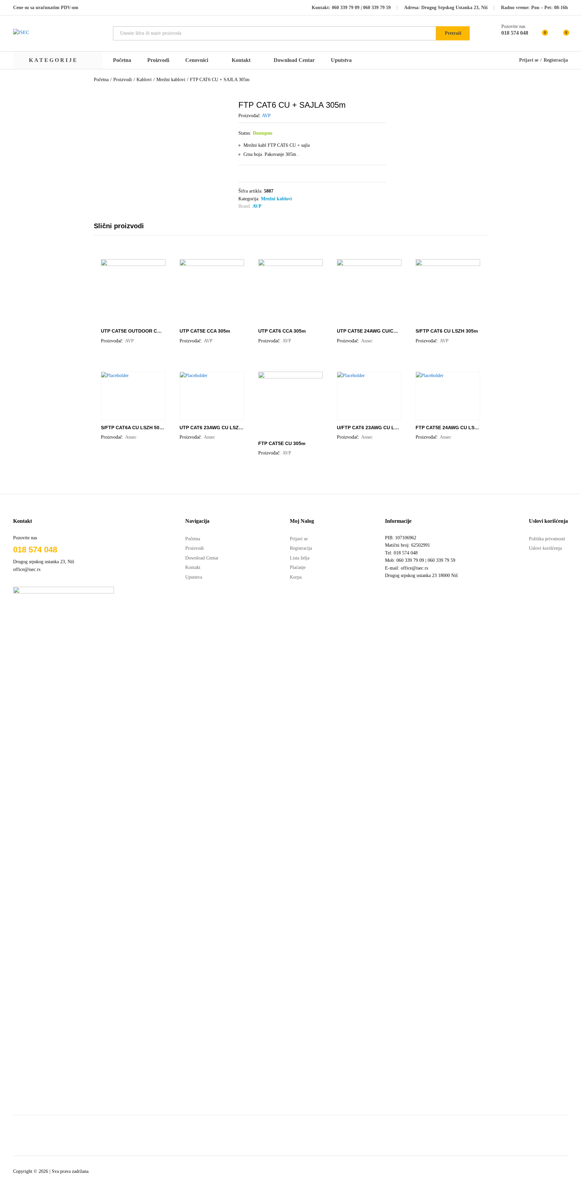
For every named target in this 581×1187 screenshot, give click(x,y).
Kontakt (241, 60)
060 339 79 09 (345, 7)
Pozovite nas (513, 26)
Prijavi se (528, 60)
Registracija (556, 60)
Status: (244, 133)
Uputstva (341, 60)
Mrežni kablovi (276, 198)
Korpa (296, 577)
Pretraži (453, 33)
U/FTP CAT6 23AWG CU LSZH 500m (369, 427)
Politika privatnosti (547, 538)
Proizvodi (158, 60)
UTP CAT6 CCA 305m (282, 331)
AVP (266, 115)
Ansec (367, 340)
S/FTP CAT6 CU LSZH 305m (447, 331)
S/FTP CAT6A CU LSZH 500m (133, 427)
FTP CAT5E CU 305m (281, 443)
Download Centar (294, 60)
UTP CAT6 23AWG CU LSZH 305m (211, 427)
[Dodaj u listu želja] (140, 320)
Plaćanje (298, 567)
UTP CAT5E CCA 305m (205, 331)
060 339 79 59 (376, 7)
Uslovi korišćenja (545, 548)
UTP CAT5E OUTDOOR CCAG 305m (133, 331)
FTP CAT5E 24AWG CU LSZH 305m (447, 427)
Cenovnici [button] (196, 60)
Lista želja (299, 558)
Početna (122, 60)
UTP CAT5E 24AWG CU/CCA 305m (369, 331)
